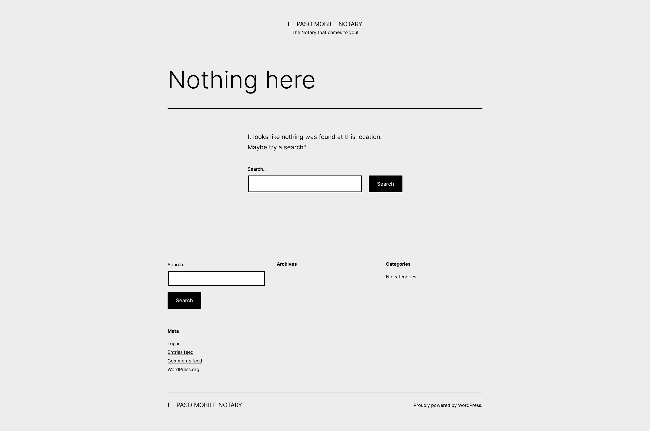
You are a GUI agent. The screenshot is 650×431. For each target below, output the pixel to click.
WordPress (469, 405)
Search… (257, 169)
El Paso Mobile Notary (325, 24)
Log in (174, 343)
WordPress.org (183, 369)
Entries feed (180, 352)
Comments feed (185, 360)
